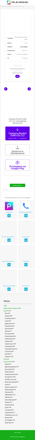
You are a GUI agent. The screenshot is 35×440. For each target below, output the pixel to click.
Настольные (8, 333)
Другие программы (10, 366)
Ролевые (7, 341)
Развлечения (8, 338)
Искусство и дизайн (10, 382)
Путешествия (8, 404)
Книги (6, 384)
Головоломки (9, 318)
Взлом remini (26, 236)
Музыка (7, 331)
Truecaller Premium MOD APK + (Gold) (26, 212)
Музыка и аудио (9, 387)
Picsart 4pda (9, 212)
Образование (9, 394)
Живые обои (8, 371)
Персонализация (9, 399)
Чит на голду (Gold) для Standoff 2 (9, 236)
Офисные (7, 397)
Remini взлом (25, 285)
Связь (6, 407)
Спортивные (8, 346)
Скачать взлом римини (9, 285)
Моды (5, 359)
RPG (6, 313)
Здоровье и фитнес (10, 374)
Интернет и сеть (9, 379)
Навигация (8, 392)
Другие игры (8, 323)
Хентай (7, 354)
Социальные (8, 412)
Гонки (6, 321)
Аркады (7, 315)
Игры (5, 310)
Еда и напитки (9, 369)
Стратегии (8, 351)
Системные (8, 410)
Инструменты (9, 377)
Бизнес (7, 364)
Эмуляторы (8, 422)
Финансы (7, 417)
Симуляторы (8, 343)
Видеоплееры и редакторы (11, 308)
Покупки (7, 402)
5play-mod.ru (19, 2)
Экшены (7, 356)
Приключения (9, 336)
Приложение (7, 361)
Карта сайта (17, 432)
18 (4, 305)
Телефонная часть (10, 415)
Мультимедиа (9, 389)
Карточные (8, 328)
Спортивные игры (10, 349)
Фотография (24, 46)
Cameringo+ (26, 261)
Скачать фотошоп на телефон (9, 261)
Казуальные (8, 326)
